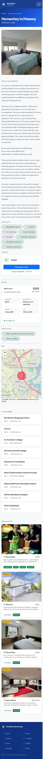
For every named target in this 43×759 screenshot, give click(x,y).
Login (13, 271)
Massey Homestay (15, 13)
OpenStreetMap (22, 399)
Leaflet (6, 399)
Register (21, 271)
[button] (5, 352)
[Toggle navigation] (39, 4)
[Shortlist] (39, 526)
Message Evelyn (21, 267)
